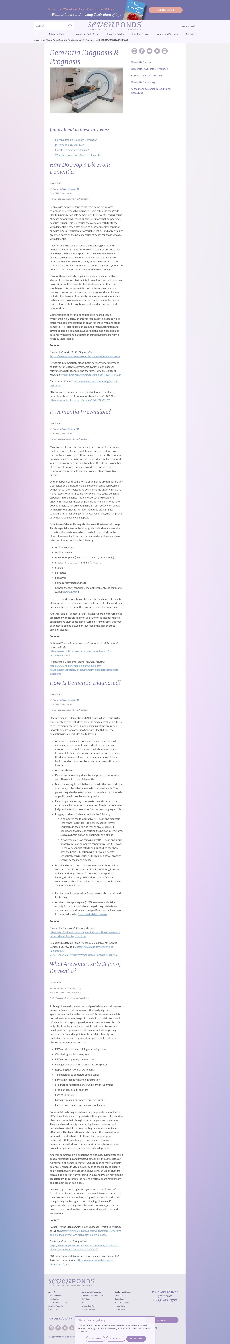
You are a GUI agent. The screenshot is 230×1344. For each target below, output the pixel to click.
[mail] (157, 51)
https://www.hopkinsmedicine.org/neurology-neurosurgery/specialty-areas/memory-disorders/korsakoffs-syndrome (84, 669)
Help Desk (91, 1306)
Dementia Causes (141, 62)
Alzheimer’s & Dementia (82, 39)
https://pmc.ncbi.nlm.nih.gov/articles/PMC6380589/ (80, 400)
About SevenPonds (55, 1295)
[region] (115, 1330)
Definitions (86, 1299)
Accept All (136, 1339)
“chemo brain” (70, 591)
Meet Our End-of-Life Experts (93, 1295)
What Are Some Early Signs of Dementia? (78, 154)
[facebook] (142, 51)
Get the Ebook (165, 10)
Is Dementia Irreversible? (69, 144)
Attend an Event (57, 34)
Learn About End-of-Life (86, 34)
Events (84, 1306)
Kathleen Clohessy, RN (69, 189)
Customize (95, 1339)
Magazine (191, 34)
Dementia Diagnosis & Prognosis (149, 68)
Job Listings (119, 1299)
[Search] (69, 26)
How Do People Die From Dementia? (76, 139)
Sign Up (185, 25)
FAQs (84, 1302)
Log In (193, 25)
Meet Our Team (54, 1299)
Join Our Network (88, 1309)
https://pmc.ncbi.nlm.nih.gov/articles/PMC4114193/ (91, 374)
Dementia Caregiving (143, 82)
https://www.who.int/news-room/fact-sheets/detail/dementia (85, 356)
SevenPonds (39, 39)
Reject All (116, 1339)
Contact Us (52, 1309)
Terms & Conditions (122, 1302)
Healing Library (140, 34)
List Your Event (121, 1295)
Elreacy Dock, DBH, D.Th (70, 988)
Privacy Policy (120, 1306)
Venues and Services (167, 34)
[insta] (134, 51)
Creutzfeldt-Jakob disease (92, 914)
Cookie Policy (120, 1309)
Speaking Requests (55, 1306)
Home (37, 34)
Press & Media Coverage (57, 1302)
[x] (150, 51)
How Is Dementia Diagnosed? (72, 149)
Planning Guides (115, 34)
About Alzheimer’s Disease (146, 75)
